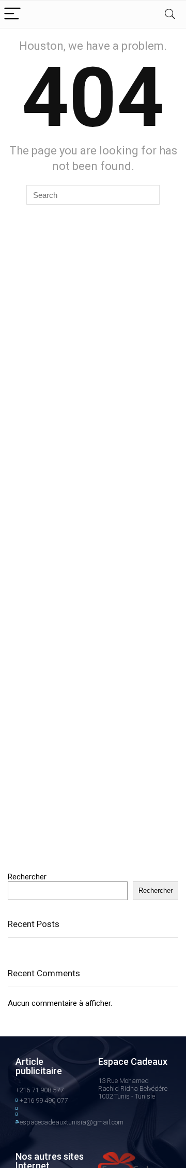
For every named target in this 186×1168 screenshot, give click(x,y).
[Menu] (12, 14)
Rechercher (27, 876)
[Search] (170, 14)
